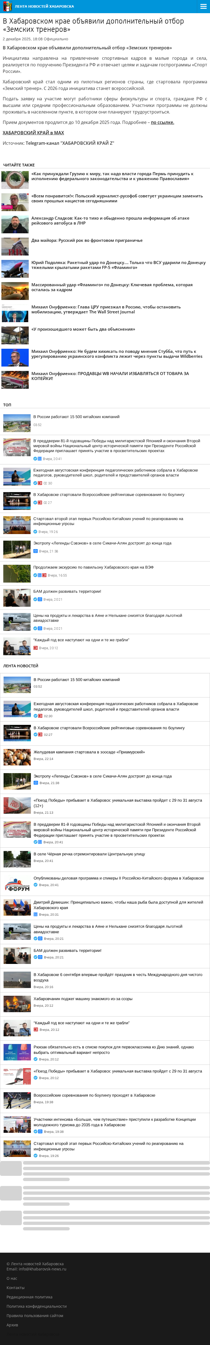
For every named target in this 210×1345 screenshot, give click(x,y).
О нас (12, 1278)
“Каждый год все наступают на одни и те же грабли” (81, 640)
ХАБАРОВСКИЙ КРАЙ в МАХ (33, 133)
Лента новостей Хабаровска (33, 1334)
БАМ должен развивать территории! (67, 591)
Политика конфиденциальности (37, 1306)
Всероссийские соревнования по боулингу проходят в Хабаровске (94, 1095)
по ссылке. (162, 122)
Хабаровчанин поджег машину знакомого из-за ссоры (83, 999)
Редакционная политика (29, 1296)
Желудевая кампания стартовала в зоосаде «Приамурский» (89, 752)
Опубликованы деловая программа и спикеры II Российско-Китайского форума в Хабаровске (119, 878)
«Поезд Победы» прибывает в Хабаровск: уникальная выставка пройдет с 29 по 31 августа (118, 1071)
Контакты (16, 1287)
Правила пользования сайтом (35, 1315)
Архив (12, 1324)
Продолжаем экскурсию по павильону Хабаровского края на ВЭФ (93, 567)
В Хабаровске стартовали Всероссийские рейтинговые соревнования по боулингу (108, 494)
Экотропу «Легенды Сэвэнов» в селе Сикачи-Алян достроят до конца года (102, 543)
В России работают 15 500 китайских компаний (76, 417)
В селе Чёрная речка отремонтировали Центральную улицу (89, 854)
